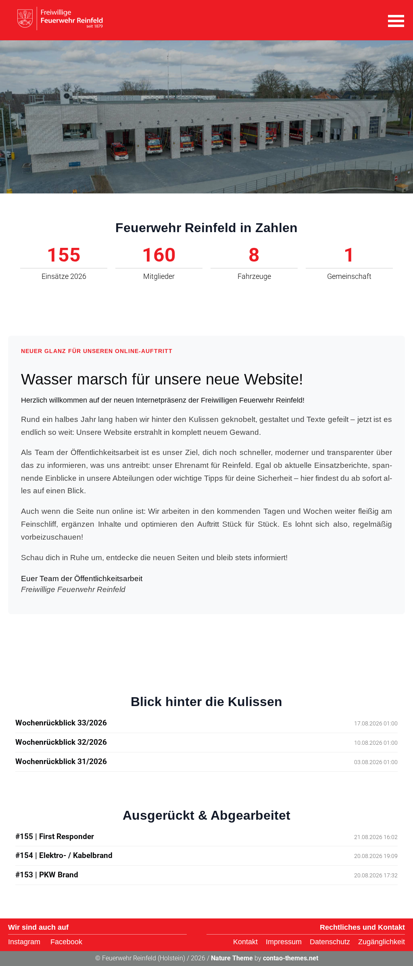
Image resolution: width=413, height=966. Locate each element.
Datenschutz (330, 942)
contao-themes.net (290, 958)
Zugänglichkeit (381, 942)
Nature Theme (232, 958)
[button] (396, 20)
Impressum (284, 942)
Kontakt (245, 942)
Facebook (66, 942)
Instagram (24, 942)
